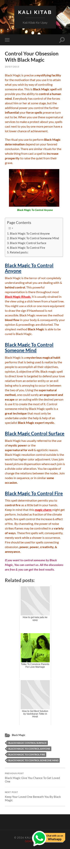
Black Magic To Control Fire (27, 247)
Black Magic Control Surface (28, 243)
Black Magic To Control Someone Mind (34, 238)
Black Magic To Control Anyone (30, 233)
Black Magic (18, 735)
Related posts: (19, 252)
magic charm (43, 509)
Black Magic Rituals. (18, 296)
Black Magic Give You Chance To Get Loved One (32, 777)
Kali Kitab (35, 12)
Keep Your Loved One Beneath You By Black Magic (33, 796)
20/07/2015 (12, 66)
